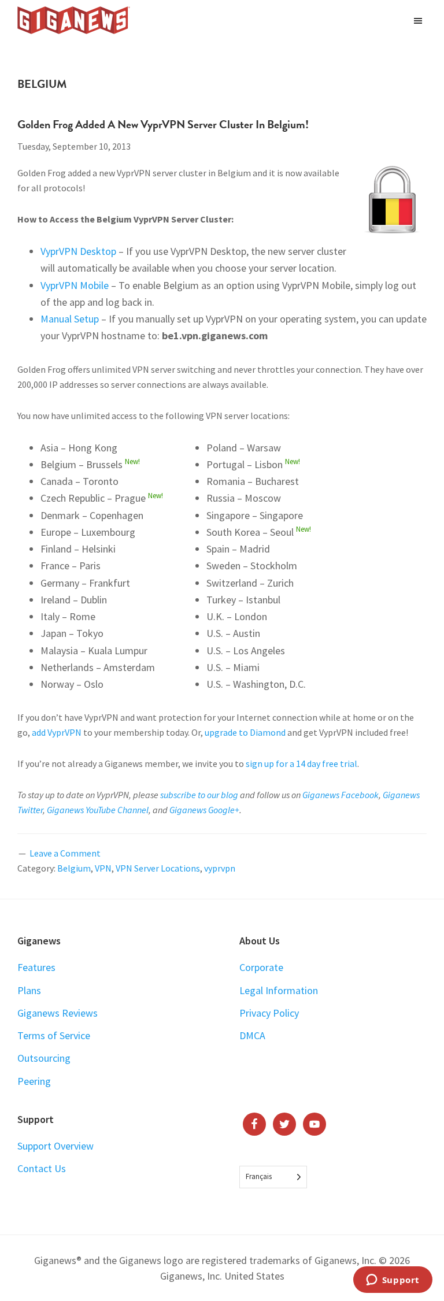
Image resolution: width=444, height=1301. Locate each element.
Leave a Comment (65, 853)
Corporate (261, 967)
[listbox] (273, 1177)
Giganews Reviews (57, 1013)
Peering (34, 1081)
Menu (419, 20)
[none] (273, 1177)
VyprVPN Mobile (74, 285)
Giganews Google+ (204, 810)
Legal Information (278, 990)
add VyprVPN (57, 732)
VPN (103, 868)
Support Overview (55, 1145)
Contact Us (41, 1168)
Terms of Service (53, 1035)
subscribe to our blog (199, 794)
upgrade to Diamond (245, 732)
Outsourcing (44, 1058)
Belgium (74, 868)
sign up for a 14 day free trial (301, 763)
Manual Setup (69, 318)
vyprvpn (219, 868)
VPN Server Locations (158, 868)
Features (36, 967)
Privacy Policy (269, 1013)
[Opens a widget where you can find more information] (392, 1280)
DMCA (252, 1035)
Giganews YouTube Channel (98, 810)
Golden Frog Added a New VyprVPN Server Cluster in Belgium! (163, 124)
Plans (29, 990)
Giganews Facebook (340, 794)
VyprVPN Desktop (78, 251)
